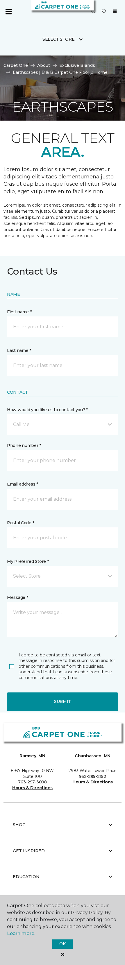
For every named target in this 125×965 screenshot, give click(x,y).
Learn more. (21, 933)
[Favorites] (103, 11)
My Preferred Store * (28, 561)
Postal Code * (20, 523)
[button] (93, 11)
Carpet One (15, 65)
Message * (17, 597)
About (43, 65)
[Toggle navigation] (8, 11)
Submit (62, 701)
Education (26, 876)
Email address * (22, 484)
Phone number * (24, 445)
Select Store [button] (58, 39)
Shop (19, 824)
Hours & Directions (32, 787)
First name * (19, 312)
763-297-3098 (32, 782)
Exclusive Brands (77, 65)
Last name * (19, 350)
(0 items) (115, 11)
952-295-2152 (92, 776)
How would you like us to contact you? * (47, 410)
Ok (62, 943)
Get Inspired (29, 850)
